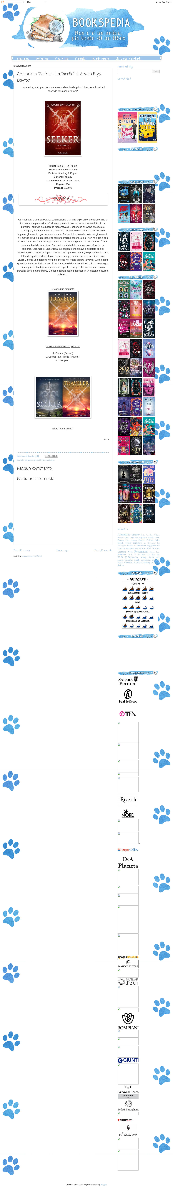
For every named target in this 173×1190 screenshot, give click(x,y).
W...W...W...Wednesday (128, 557)
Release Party (155, 552)
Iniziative (137, 542)
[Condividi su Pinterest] (56, 456)
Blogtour (136, 534)
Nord (130, 551)
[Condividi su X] (51, 456)
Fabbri (156, 537)
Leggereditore (153, 545)
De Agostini (141, 537)
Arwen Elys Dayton (41, 460)
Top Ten (155, 554)
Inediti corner (124, 542)
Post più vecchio (103, 550)
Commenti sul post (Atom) (32, 556)
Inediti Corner (100, 59)
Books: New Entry (147, 535)
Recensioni (62, 59)
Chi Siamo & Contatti (128, 59)
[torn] (127, 142)
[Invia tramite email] (46, 456)
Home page (23, 59)
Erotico (150, 537)
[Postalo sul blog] (48, 456)
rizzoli (120, 562)
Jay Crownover (149, 543)
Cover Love (129, 537)
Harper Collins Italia (149, 540)
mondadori (146, 559)
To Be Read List (142, 554)
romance (128, 562)
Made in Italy (135, 548)
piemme (155, 559)
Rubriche (80, 59)
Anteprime (42, 59)
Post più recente (22, 550)
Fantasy (52, 460)
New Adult (147, 548)
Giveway (134, 540)
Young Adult (147, 557)
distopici (129, 559)
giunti (137, 559)
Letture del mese (123, 548)
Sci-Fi (130, 554)
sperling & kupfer (151, 562)
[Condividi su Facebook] (53, 456)
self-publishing (137, 563)
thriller (121, 565)
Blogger (104, 1184)
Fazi (127, 540)
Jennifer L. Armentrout (136, 545)
